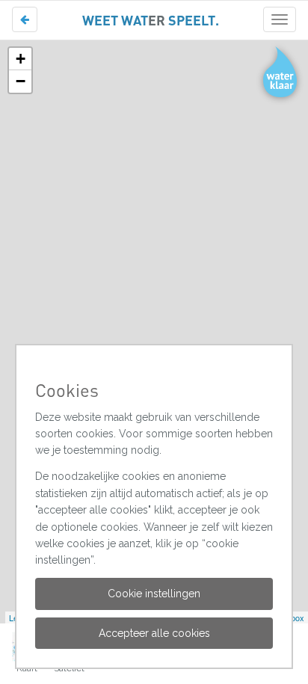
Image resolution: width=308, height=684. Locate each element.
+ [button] (20, 58)
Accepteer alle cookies (154, 633)
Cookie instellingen (154, 594)
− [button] (20, 81)
